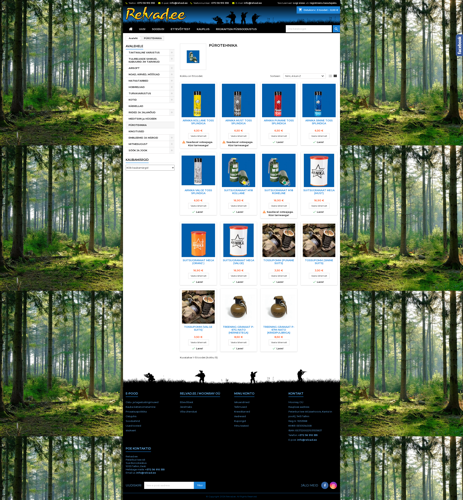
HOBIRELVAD (137, 87)
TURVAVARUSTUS (140, 93)
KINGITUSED (136, 131)
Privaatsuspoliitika (136, 411)
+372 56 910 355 (146, 3)
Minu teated (241, 425)
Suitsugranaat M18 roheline (278, 192)
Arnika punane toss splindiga (279, 122)
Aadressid (240, 416)
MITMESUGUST (138, 144)
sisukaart (131, 430)
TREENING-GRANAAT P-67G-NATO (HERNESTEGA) (238, 329)
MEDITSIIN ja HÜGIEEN (142, 118)
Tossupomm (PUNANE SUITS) (278, 262)
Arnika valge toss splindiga (198, 192)
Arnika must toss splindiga (238, 122)
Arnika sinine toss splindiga (319, 122)
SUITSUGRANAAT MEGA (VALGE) (238, 262)
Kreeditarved (242, 411)
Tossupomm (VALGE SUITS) (198, 328)
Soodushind (133, 421)
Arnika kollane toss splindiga (198, 122)
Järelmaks (186, 406)
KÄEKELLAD (136, 106)
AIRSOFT (134, 68)
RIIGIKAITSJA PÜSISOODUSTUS (236, 29)
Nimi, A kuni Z (305, 76)
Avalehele (134, 46)
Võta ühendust (188, 411)
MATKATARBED (138, 80)
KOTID (133, 99)
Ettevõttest (180, 29)
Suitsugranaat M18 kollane (238, 192)
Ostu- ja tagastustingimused (142, 402)
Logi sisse (299, 3)
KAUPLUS (203, 29)
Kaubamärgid (137, 160)
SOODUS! (158, 29)
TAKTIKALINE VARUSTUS (144, 52)
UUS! (142, 29)
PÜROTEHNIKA (138, 125)
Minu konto (244, 393)
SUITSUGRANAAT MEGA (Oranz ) (198, 262)
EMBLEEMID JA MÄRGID (143, 137)
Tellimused (240, 406)
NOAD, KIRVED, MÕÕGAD (144, 74)
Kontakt (295, 393)
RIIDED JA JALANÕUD (142, 112)
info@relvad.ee (179, 3)
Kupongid (240, 421)
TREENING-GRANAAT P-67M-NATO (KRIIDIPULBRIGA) (278, 329)
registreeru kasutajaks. (323, 3)
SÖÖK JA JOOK (138, 150)
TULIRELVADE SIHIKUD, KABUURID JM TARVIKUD (144, 60)
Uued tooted (133, 425)
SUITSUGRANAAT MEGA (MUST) (319, 192)
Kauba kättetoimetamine (141, 406)
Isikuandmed (241, 402)
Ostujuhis (131, 416)
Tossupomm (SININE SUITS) (319, 262)
